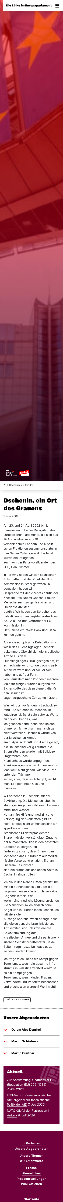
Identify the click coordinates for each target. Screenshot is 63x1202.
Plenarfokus (31, 1173)
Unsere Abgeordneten (31, 1148)
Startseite (31, 1199)
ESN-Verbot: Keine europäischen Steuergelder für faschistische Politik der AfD (29, 1099)
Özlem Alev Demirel (26, 1029)
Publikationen (31, 1184)
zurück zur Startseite (17, 999)
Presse (31, 1168)
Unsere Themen (31, 1155)
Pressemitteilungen (31, 1179)
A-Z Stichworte (31, 1161)
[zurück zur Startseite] (17, 472)
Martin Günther (22, 1053)
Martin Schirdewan (25, 1041)
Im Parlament (31, 1143)
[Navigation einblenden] (57, 5)
